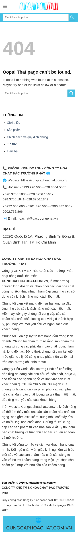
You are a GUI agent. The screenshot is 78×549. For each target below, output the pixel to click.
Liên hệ (12, 151)
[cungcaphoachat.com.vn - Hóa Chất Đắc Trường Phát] (39, 6)
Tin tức (12, 144)
